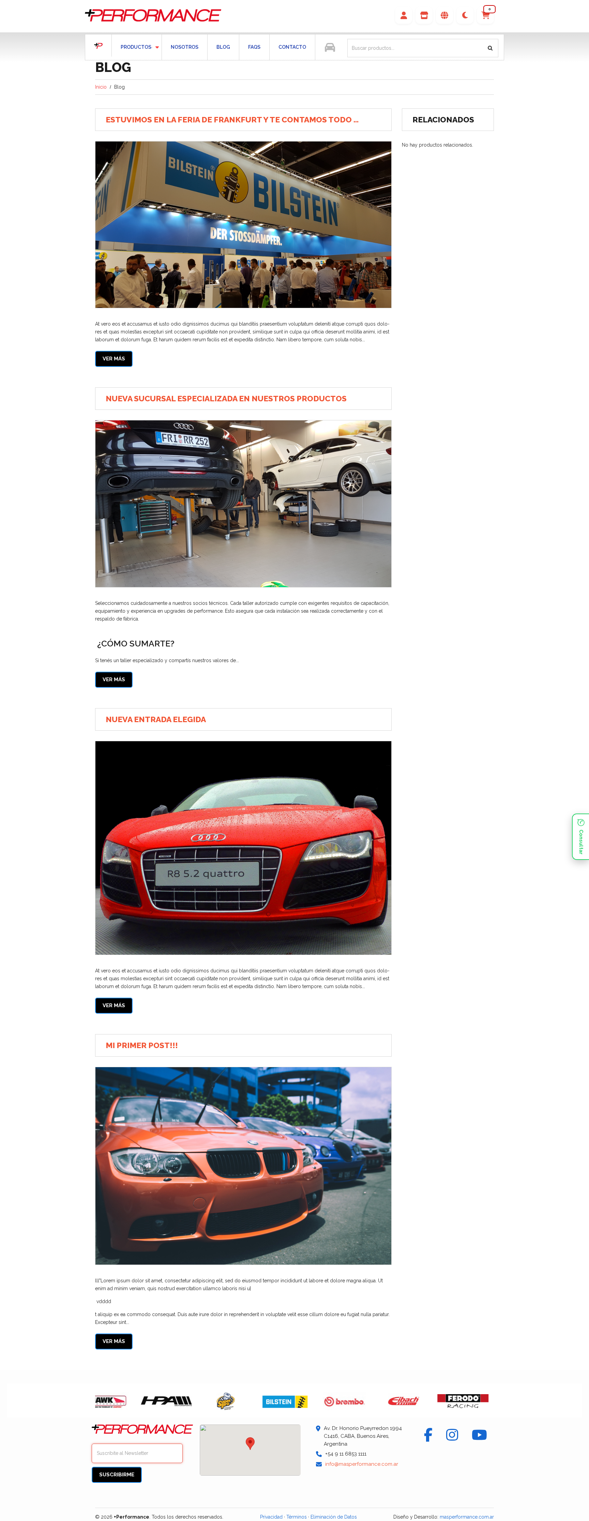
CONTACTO (292, 47)
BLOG (223, 47)
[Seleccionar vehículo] (330, 47)
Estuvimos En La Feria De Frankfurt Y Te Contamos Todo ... (232, 119)
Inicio (101, 87)
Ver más (114, 359)
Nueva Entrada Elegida (156, 719)
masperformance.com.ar (467, 1517)
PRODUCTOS (131, 47)
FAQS (254, 47)
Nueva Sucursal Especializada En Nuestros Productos (226, 398)
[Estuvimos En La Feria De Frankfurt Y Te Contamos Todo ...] (243, 224)
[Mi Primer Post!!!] (243, 1166)
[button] (485, 15)
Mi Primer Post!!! (142, 1045)
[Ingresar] (403, 15)
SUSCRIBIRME (116, 1475)
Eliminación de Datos (334, 1517)
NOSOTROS (184, 47)
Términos (296, 1517)
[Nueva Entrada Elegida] (243, 848)
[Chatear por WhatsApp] (580, 837)
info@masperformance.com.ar (361, 1464)
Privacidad (271, 1517)
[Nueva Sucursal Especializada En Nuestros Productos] (243, 503)
